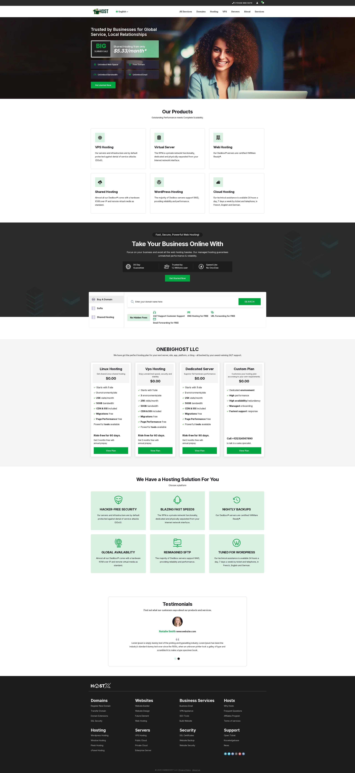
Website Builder (142, 706)
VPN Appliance (186, 711)
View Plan (111, 450)
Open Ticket (229, 735)
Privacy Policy (185, 770)
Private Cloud (141, 745)
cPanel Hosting (98, 750)
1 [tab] (175, 659)
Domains (201, 11)
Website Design (142, 711)
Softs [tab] (100, 308)
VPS (225, 11)
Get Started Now (177, 278)
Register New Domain (101, 706)
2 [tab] (179, 659)
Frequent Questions (233, 711)
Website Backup (187, 740)
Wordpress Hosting (99, 735)
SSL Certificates (187, 735)
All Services (185, 11)
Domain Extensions (99, 716)
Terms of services (232, 721)
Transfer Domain (98, 711)
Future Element (142, 716)
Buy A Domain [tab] (104, 299)
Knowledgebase (231, 740)
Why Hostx (229, 706)
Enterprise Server (143, 750)
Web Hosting (141, 721)
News (226, 745)
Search (249, 301)
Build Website (186, 721)
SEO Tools (184, 716)
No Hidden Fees (138, 317)
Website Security (187, 745)
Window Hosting (98, 740)
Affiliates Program (232, 716)
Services (259, 11)
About (247, 11)
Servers (235, 11)
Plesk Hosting (97, 745)
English (122, 11)
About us (196, 770)
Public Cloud (141, 740)
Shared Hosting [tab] (105, 317)
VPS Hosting (141, 735)
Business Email (186, 706)
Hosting (214, 11)
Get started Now (103, 85)
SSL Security (96, 721)
